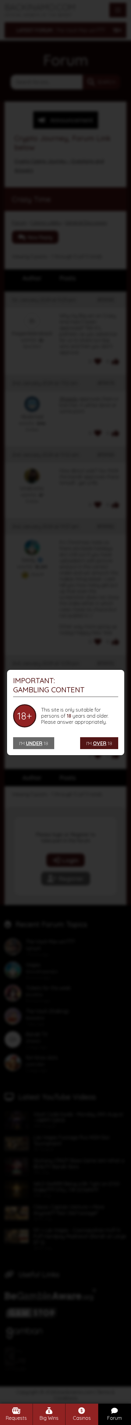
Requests (16, 1418)
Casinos (82, 1418)
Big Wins (49, 1418)
